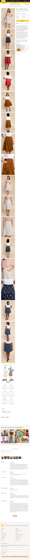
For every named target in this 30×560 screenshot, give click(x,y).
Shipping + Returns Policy (19, 534)
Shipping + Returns (6, 411)
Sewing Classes (3, 534)
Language (17, 16)
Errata (17, 533)
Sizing (26, 23)
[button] (7, 6)
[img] (11, 462)
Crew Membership (3, 533)
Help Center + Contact (19, 530)
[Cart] (28, 4)
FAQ (3, 408)
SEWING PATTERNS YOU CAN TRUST (15, 2)
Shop (2, 530)
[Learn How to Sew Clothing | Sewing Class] (18, 48)
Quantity (24, 16)
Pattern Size (24, 13)
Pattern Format (18, 13)
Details (17, 23)
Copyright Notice (18, 537)
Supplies (21, 23)
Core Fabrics (3, 537)
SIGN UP (15, 556)
